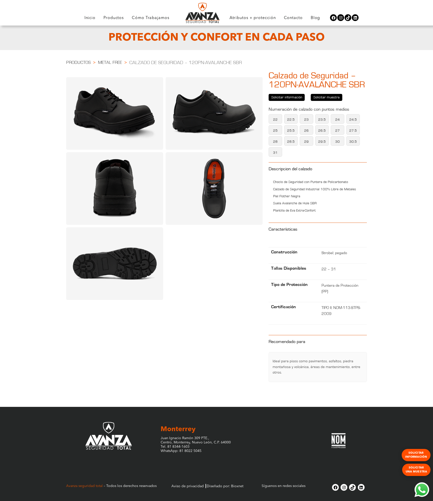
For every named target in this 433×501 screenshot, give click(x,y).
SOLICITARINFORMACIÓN (416, 455)
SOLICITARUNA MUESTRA (416, 469)
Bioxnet (237, 486)
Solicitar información (286, 97)
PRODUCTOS (78, 62)
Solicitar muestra (326, 97)
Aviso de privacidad (187, 486)
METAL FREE (110, 62)
